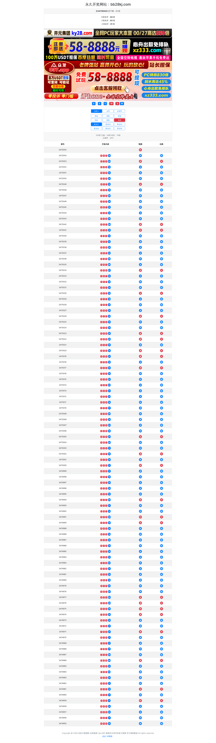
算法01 (96, 124)
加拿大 (96, 111)
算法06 (119, 128)
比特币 (119, 111)
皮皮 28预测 (107, 736)
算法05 (108, 128)
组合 (96, 116)
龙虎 (119, 120)
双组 (108, 120)
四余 (96, 120)
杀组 (108, 116)
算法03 (119, 124)
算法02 (108, 124)
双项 (119, 116)
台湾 (108, 111)
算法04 (96, 128)
